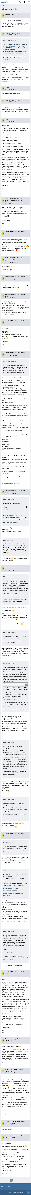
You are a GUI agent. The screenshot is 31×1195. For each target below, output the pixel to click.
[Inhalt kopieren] (26, 507)
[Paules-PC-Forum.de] (4, 2)
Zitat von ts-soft (9, 499)
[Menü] (29, 2)
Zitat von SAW (9, 540)
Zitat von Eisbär (9, 663)
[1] (6, 510)
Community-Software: (15, 1192)
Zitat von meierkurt (10, 361)
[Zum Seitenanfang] (28, 1192)
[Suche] (20, 2)
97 (16, 1180)
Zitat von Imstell (9, 40)
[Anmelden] (24, 2)
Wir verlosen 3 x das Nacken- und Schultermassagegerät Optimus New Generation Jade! (14, 200)
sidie (6, 16)
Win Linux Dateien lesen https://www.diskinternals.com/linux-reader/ (13, 595)
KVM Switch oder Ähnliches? (12, 14)
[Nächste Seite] (19, 1180)
